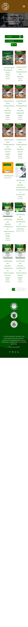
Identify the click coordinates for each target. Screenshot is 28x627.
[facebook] (10, 352)
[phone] (18, 352)
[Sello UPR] (14, 321)
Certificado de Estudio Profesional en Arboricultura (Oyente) (21, 222)
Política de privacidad (14, 347)
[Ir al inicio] (5, 6)
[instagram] (12, 352)
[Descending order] (21, 36)
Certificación (9, 176)
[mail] (15, 352)
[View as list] (15, 44)
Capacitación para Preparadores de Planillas (21, 72)
